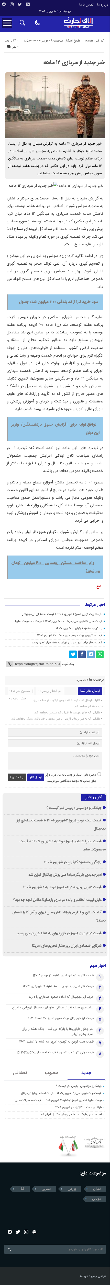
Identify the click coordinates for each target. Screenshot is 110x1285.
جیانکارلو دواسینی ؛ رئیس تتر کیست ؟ (74, 808)
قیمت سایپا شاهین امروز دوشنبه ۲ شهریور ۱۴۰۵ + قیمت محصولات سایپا (58, 621)
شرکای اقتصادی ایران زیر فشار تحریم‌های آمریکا (67, 946)
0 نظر (15, 46)
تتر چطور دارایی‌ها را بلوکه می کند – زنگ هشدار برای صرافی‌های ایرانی (58, 1031)
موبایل (96, 1199)
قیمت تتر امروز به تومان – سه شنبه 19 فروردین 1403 (58, 986)
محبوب (51, 1073)
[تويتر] (20, 4)
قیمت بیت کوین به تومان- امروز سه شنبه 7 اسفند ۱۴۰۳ (56, 1042)
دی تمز (84, 1276)
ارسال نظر (36, 777)
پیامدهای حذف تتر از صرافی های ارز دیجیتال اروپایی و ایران (53, 1007)
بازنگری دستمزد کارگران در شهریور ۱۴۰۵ (79, 628)
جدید (86, 1073)
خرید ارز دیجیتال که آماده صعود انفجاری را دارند (61, 997)
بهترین (46, 1189)
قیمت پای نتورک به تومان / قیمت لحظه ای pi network (55, 1052)
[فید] (27, 4)
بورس (72, 1189)
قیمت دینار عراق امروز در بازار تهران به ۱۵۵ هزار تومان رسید (67, 642)
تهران (97, 1189)
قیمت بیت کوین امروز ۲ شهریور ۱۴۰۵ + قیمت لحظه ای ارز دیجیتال (61, 614)
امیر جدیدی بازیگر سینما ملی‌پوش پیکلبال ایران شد (65, 875)
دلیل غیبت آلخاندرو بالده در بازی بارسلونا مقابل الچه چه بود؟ (57, 900)
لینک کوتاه (68, 664)
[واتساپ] (100, 654)
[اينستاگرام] (12, 4)
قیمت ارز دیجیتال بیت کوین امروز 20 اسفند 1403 (60, 1018)
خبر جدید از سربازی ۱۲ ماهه (74, 62)
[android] (34, 1231)
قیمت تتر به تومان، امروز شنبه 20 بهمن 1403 (63, 975)
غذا (21, 1189)
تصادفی (20, 1073)
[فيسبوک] (82, 654)
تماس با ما (86, 5)
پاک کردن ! (17, 777)
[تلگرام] (4, 4)
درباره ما (102, 5)
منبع (99, 586)
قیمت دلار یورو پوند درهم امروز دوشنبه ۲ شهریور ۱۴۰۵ (69, 635)
